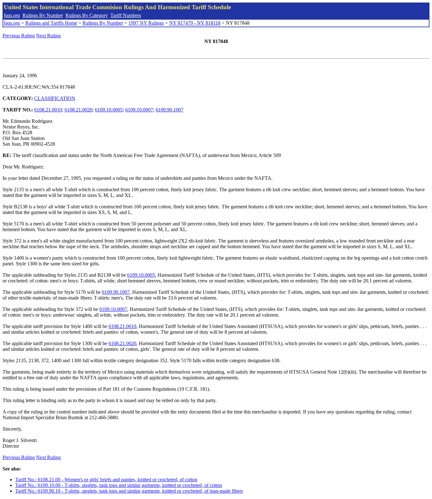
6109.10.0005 (109, 109)
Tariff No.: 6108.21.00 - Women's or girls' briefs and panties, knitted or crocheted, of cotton (106, 479)
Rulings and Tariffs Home (51, 23)
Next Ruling (48, 35)
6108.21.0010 (48, 109)
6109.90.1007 (169, 109)
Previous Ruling (19, 35)
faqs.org (12, 15)
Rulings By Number (42, 15)
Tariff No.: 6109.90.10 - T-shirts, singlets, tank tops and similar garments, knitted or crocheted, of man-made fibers (129, 491)
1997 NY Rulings (146, 23)
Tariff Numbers (125, 15)
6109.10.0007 (139, 109)
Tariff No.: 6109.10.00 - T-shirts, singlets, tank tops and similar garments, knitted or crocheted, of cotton (118, 485)
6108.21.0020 (78, 109)
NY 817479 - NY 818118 (194, 23)
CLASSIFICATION (54, 98)
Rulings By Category (86, 15)
